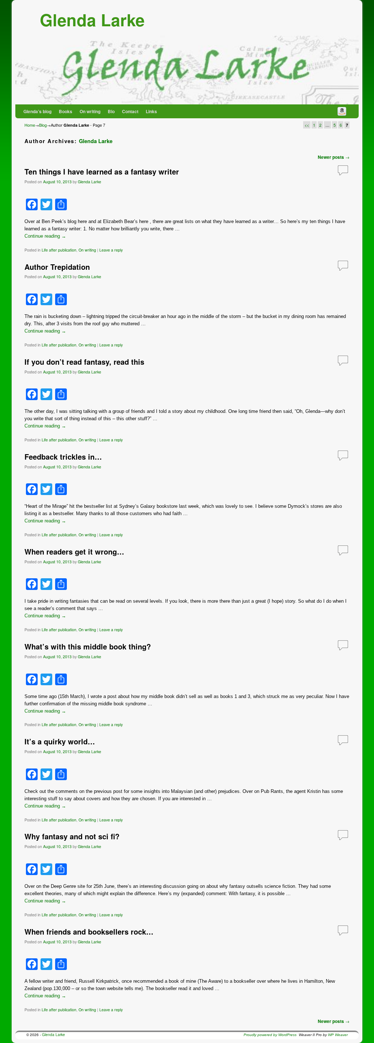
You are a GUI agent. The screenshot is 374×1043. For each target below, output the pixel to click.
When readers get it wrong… (74, 552)
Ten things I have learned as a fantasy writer (101, 171)
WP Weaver (338, 1035)
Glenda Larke (92, 19)
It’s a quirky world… (59, 741)
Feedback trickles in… (63, 457)
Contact (130, 111)
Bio (111, 111)
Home (29, 125)
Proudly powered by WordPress (270, 1035)
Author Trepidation (57, 267)
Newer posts (334, 157)
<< (307, 125)
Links (151, 111)
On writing (90, 111)
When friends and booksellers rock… (88, 932)
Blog (43, 125)
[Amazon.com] (341, 111)
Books (65, 111)
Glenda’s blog (37, 111)
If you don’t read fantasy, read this (84, 362)
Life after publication (59, 250)
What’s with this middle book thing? (87, 646)
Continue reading (45, 236)
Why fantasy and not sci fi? (71, 836)
